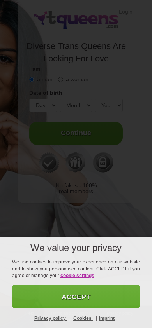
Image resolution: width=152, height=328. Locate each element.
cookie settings (77, 275)
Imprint (107, 318)
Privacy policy (50, 318)
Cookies (83, 318)
